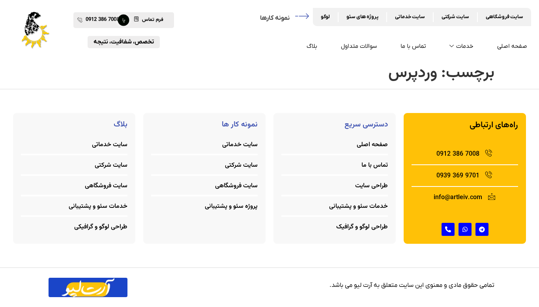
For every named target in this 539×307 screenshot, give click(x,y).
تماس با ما (413, 46)
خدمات (464, 46)
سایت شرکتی (455, 16)
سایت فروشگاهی (504, 16)
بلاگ (312, 46)
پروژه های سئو (362, 16)
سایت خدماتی (410, 16)
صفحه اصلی (512, 46)
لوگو (325, 16)
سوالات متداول (359, 46)
